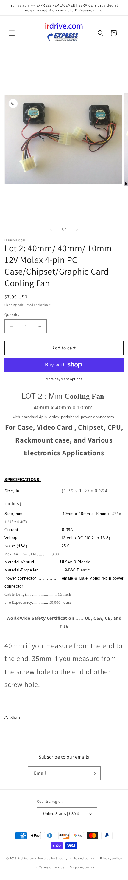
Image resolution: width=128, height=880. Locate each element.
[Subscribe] (93, 773)
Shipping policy (82, 867)
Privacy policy (111, 858)
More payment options (64, 379)
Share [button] (15, 717)
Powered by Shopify (52, 858)
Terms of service (51, 867)
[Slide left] (50, 229)
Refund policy (83, 858)
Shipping (10, 305)
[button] (11, 33)
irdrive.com (27, 858)
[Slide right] (77, 229)
